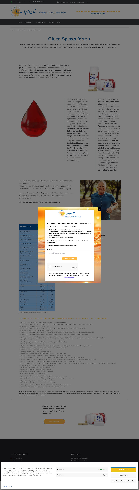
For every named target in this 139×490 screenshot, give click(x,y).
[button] (135, 464)
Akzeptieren (123, 469)
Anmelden (69, 258)
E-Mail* (49, 250)
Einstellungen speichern (123, 481)
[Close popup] (99, 209)
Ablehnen (123, 475)
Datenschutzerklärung (69, 277)
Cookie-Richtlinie (7, 486)
